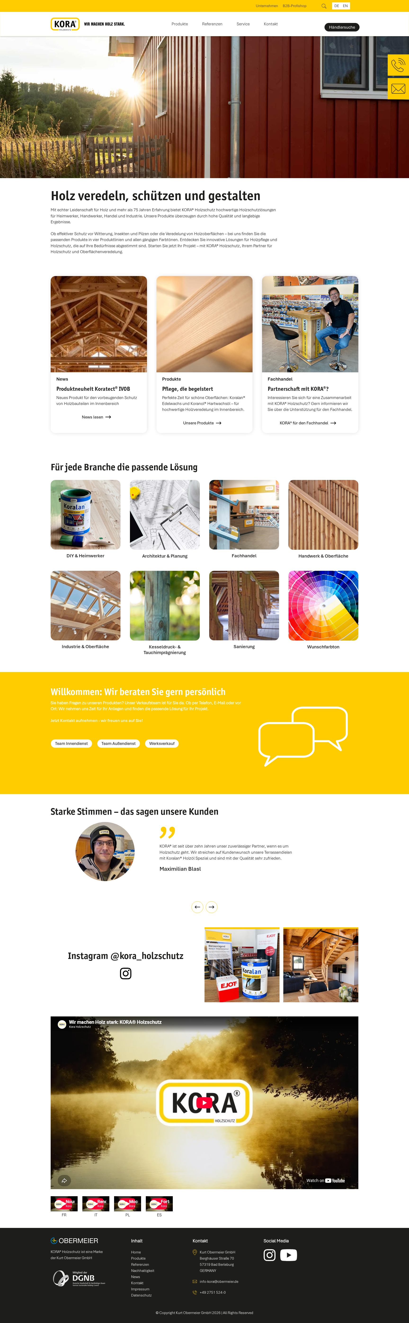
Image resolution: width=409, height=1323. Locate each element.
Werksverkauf (161, 743)
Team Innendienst (71, 743)
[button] (180, 22)
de (336, 6)
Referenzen (212, 23)
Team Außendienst (119, 743)
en (345, 6)
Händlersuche (342, 27)
